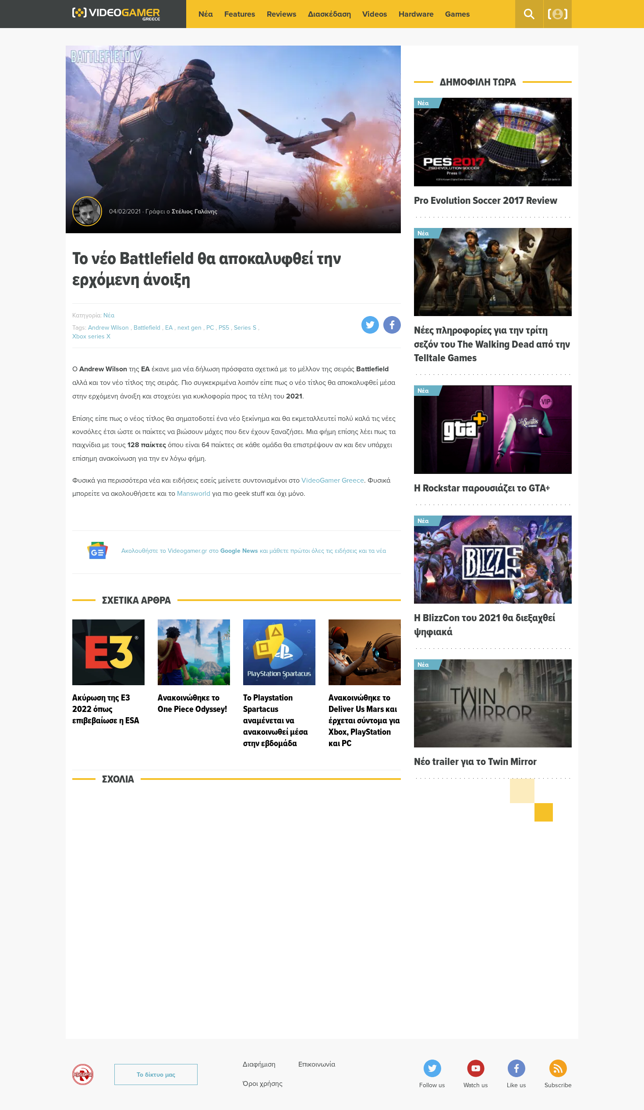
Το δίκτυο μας (156, 1074)
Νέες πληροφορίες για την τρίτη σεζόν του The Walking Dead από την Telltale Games (492, 343)
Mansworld (193, 493)
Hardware (416, 14)
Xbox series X (91, 336)
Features (239, 14)
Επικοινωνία (316, 1064)
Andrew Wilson (109, 327)
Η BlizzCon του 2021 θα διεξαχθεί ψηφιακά (484, 624)
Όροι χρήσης (263, 1083)
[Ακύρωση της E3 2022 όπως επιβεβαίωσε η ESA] (108, 684)
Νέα (205, 14)
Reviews (282, 14)
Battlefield (148, 327)
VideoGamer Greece (332, 480)
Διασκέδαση (329, 14)
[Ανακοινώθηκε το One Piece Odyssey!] (194, 684)
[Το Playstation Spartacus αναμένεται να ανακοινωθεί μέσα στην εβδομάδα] (279, 684)
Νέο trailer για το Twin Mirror (475, 761)
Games (457, 14)
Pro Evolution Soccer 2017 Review (485, 200)
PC (211, 327)
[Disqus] (236, 917)
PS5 (225, 327)
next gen (190, 327)
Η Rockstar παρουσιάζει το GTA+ (482, 487)
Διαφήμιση (259, 1064)
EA (169, 327)
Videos (374, 14)
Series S (246, 327)
